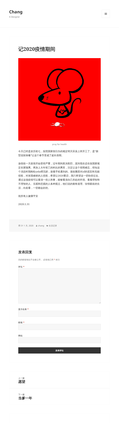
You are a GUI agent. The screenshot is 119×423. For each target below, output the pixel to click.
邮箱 (21, 322)
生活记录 (53, 225)
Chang (15, 12)
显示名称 (23, 309)
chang (41, 225)
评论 (21, 266)
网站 (20, 335)
